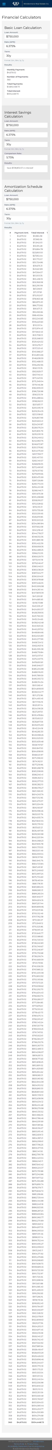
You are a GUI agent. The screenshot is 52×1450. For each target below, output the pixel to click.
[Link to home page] (16, 3)
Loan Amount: (11, 32)
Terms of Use (19, 1444)
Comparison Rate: (13, 153)
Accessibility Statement (17, 1446)
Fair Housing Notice (36, 1446)
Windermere (38, 1441)
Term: (7, 51)
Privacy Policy (32, 1444)
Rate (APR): (9, 42)
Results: (8, 65)
